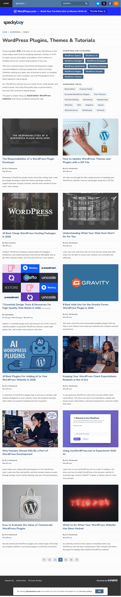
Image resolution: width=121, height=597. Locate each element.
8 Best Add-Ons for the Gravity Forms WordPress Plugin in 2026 (85, 306)
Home (4, 32)
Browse (20, 4)
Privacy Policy (35, 580)
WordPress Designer (73, 61)
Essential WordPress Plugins (77, 94)
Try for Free (96, 11)
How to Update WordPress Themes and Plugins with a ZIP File (86, 160)
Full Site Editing (71, 99)
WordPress (15, 32)
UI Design (6, 318)
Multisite (68, 105)
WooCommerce (71, 110)
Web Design (17, 318)
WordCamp (87, 110)
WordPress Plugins (73, 71)
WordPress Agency (73, 55)
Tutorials (100, 110)
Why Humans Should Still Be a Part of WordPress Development (25, 452)
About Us (9, 580)
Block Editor (70, 89)
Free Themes (99, 94)
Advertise (21, 580)
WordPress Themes (73, 77)
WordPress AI (91, 55)
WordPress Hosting (97, 66)
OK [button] (99, 591)
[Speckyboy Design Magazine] (14, 24)
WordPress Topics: (72, 84)
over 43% (16, 51)
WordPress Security (94, 71)
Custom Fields (86, 89)
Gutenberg (87, 99)
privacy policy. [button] (85, 591)
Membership (102, 99)
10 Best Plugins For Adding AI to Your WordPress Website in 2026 (24, 378)
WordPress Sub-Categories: (77, 51)
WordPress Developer (96, 61)
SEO (79, 105)
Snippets (89, 105)
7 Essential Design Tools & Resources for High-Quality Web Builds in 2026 (26, 306)
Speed (100, 105)
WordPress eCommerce (75, 66)
